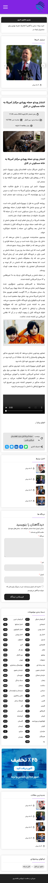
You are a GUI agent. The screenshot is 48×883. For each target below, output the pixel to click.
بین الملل (28, 120)
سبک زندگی (13, 680)
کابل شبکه (26, 866)
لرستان (13, 726)
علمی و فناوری (13, 696)
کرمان (35, 716)
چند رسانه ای (36, 665)
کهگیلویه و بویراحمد (35, 721)
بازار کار (13, 650)
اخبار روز (36, 634)
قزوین (35, 706)
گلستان (13, 721)
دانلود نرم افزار (38, 866)
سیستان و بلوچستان (14, 690)
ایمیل (41, 574)
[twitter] (7, 447)
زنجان (35, 680)
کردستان (13, 711)
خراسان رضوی (13, 670)
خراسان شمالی (35, 675)
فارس (35, 701)
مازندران (36, 731)
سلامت (35, 685)
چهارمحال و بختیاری (13, 665)
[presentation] (43, 65)
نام (42, 562)
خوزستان (13, 675)
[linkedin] (16, 447)
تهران (13, 660)
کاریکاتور (36, 711)
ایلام (35, 650)
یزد (35, 741)
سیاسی (35, 690)
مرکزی (14, 731)
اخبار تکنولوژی (13, 629)
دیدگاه (41, 536)
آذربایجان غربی (13, 619)
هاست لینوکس (24, 878)
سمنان (13, 685)
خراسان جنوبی (35, 670)
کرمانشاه (13, 716)
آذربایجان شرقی (35, 619)
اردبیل (35, 639)
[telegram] (12, 447)
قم (13, 706)
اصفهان (13, 639)
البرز (13, 645)
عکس (36, 696)
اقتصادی (35, 645)
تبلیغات (36, 660)
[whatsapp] (26, 447)
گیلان (35, 726)
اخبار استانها (13, 624)
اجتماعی (35, 624)
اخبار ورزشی (13, 634)
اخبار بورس (35, 629)
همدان (13, 737)
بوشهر (35, 655)
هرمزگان (35, 736)
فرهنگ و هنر (13, 701)
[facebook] (21, 447)
